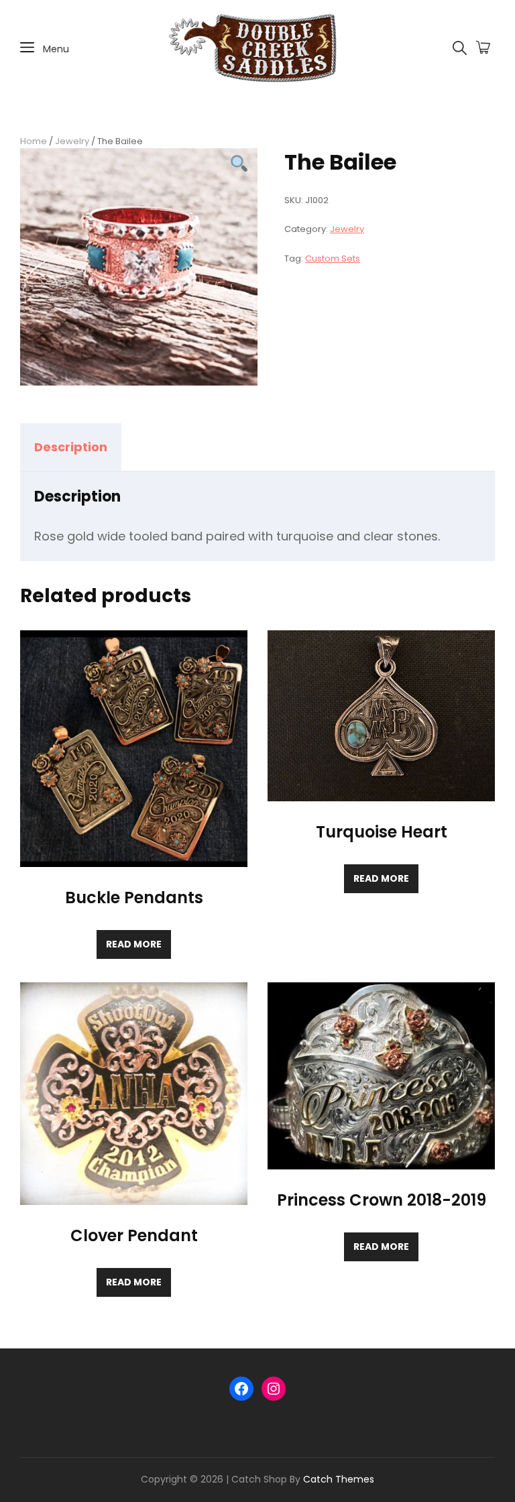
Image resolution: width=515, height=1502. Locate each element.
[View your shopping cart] (483, 48)
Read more (134, 944)
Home (33, 141)
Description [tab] (70, 447)
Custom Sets (332, 258)
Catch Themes (338, 1479)
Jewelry (72, 141)
